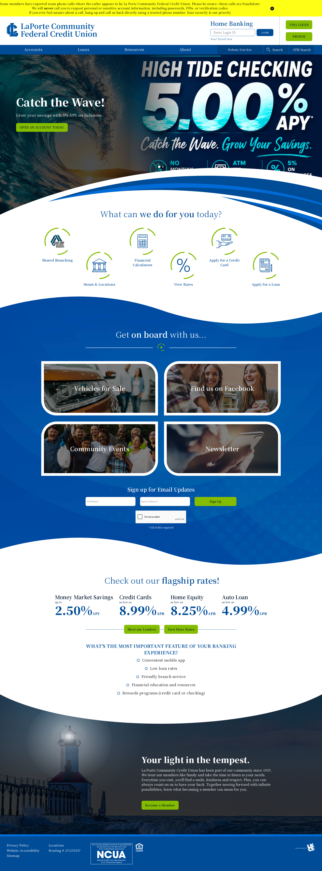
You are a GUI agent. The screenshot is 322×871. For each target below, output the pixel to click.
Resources (134, 49)
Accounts (33, 49)
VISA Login (299, 24)
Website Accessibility (23, 850)
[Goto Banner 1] (159, 167)
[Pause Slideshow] (163, 166)
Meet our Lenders (142, 629)
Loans (83, 49)
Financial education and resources (163, 684)
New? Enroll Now (221, 39)
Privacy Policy (18, 845)
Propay (299, 36)
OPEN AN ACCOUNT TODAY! (42, 127)
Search (277, 49)
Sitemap (13, 855)
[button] (272, 8)
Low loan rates (163, 668)
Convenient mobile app (163, 660)
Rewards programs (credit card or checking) (163, 692)
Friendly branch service (163, 676)
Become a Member (160, 805)
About (185, 49)
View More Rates (181, 629)
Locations (56, 845)
